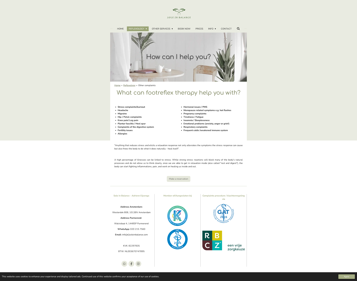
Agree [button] (346, 276)
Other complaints (147, 85)
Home (117, 85)
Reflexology (129, 85)
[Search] (238, 28)
